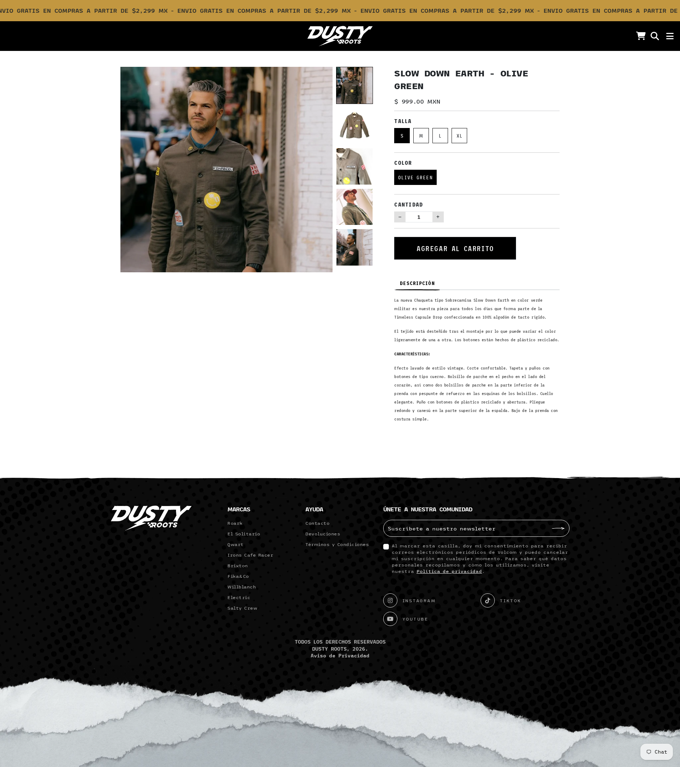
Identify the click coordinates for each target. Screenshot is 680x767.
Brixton (237, 565)
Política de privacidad (449, 571)
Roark (235, 523)
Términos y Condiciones (337, 544)
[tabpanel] (477, 362)
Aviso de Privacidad (340, 655)
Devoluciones (322, 533)
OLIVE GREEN (415, 177)
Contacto (317, 523)
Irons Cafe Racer (250, 554)
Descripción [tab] (417, 283)
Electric (238, 597)
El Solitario (243, 533)
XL (460, 136)
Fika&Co (238, 576)
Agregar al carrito (455, 248)
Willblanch (241, 586)
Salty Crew (242, 607)
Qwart (235, 544)
